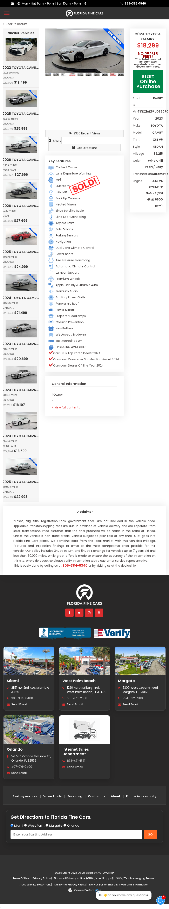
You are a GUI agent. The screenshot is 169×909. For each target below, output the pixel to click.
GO (150, 834)
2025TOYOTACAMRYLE (21, 113)
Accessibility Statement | (36, 884)
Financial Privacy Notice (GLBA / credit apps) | (84, 878)
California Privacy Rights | (70, 884)
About (115, 796)
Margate (126, 680)
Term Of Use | (22, 878)
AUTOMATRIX (105, 873)
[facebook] (69, 613)
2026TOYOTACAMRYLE (21, 159)
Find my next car (25, 796)
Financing (74, 796)
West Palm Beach (79, 680)
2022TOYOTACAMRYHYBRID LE (21, 67)
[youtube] (99, 613)
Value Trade (52, 796)
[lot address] (86, 3)
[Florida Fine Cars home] (84, 596)
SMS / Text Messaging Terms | (135, 878)
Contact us (96, 796)
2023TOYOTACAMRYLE (21, 344)
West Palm (36, 825)
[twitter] (79, 613)
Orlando (15, 749)
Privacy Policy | (42, 878)
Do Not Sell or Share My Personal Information (119, 884)
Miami (13, 680)
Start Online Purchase (148, 81)
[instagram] (89, 613)
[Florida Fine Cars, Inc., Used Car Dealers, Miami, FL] (65, 634)
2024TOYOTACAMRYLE (21, 297)
